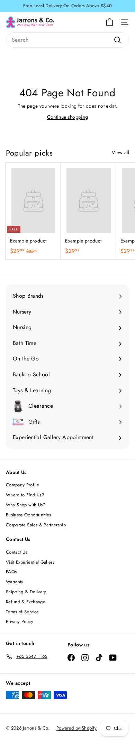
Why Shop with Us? (25, 505)
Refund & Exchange (25, 601)
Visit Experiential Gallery (30, 562)
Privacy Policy (19, 621)
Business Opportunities (28, 515)
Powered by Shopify (76, 728)
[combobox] (67, 40)
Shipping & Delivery (26, 591)
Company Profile (22, 485)
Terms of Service (22, 611)
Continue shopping (67, 116)
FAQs (11, 571)
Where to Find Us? (25, 495)
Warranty (15, 581)
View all (120, 152)
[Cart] (109, 22)
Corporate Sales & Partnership (36, 525)
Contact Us (16, 552)
